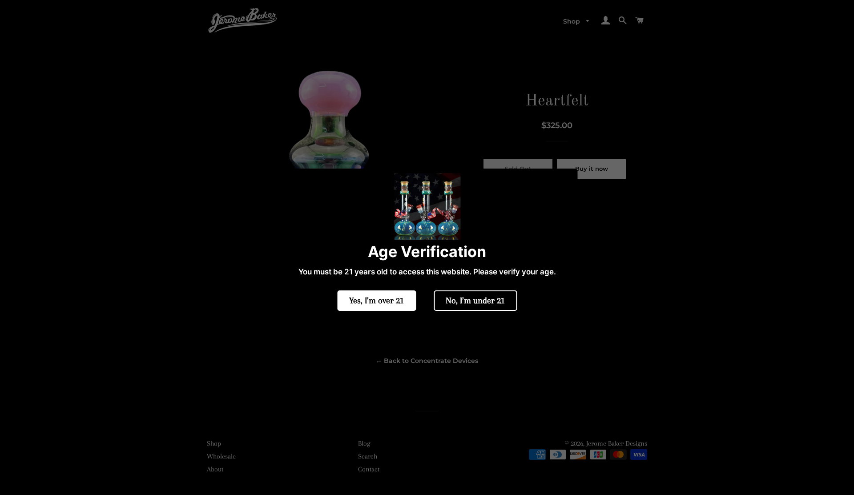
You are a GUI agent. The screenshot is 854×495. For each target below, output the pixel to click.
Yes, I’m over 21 (376, 301)
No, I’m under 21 (475, 301)
